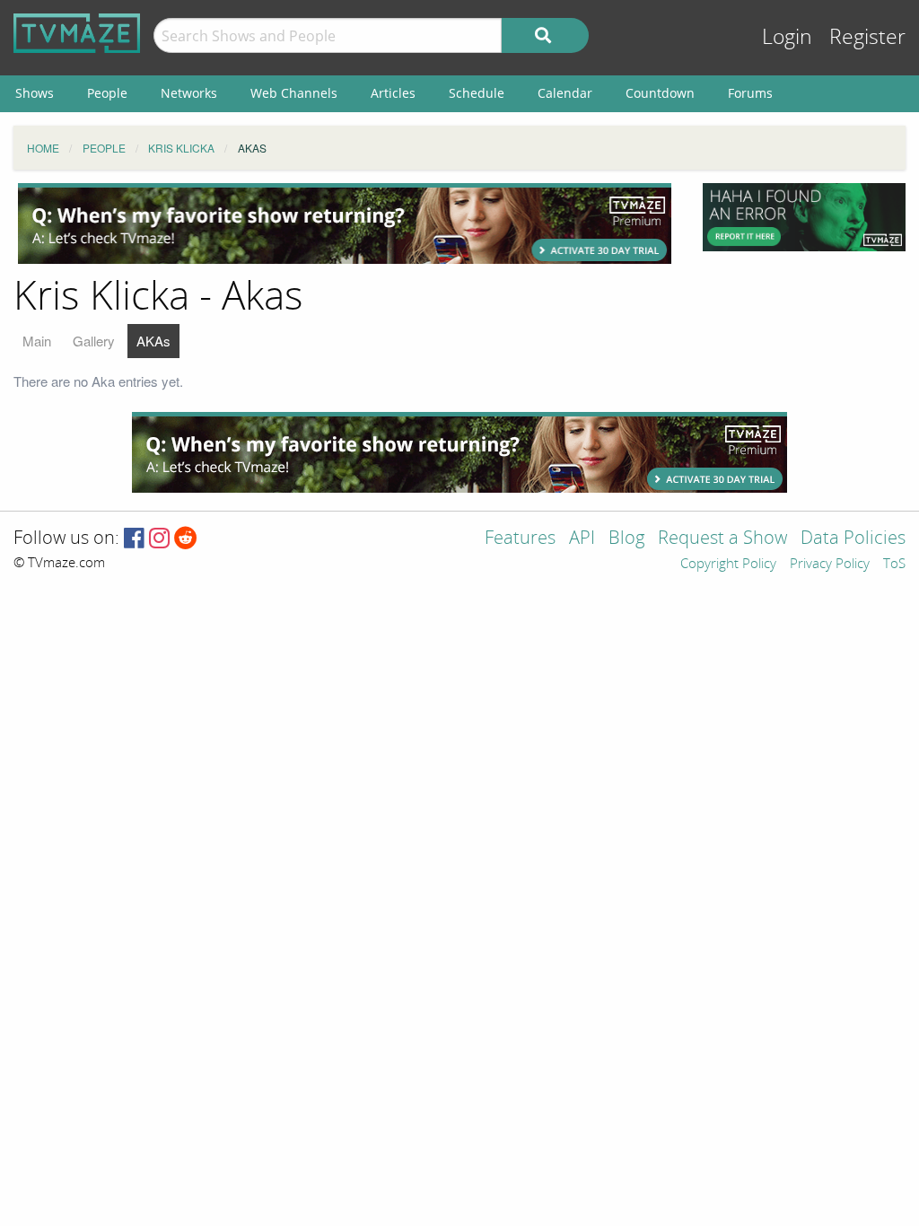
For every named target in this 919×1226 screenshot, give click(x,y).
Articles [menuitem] (393, 92)
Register (867, 37)
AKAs (153, 340)
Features (520, 539)
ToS (894, 564)
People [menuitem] (107, 92)
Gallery (94, 340)
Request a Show (722, 539)
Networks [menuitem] (189, 92)
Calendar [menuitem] (565, 92)
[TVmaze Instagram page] (159, 539)
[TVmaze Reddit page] (185, 539)
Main (36, 340)
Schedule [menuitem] (476, 92)
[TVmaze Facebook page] (134, 539)
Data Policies (853, 539)
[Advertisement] (344, 223)
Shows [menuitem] (34, 92)
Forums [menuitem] (750, 92)
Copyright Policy (728, 564)
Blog (626, 539)
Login (787, 37)
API (582, 539)
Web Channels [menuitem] (293, 92)
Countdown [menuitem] (660, 92)
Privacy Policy (830, 564)
